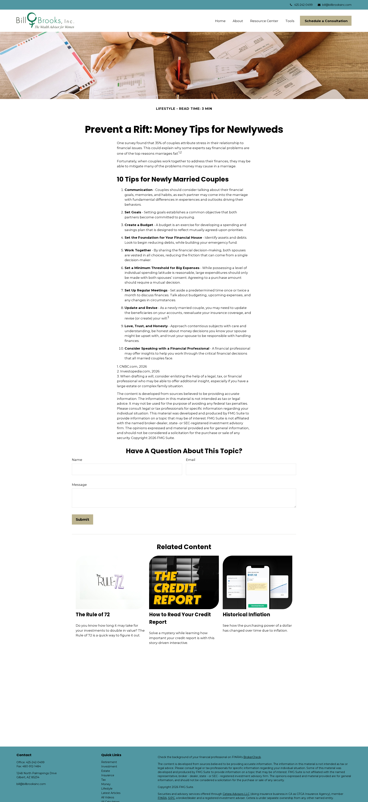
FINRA (162, 798)
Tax (103, 779)
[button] (220, 21)
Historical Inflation (246, 614)
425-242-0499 (303, 5)
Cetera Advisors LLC (236, 794)
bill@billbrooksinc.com (337, 5)
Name (77, 460)
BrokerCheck (252, 757)
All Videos (107, 797)
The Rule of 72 (93, 614)
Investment (109, 766)
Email (190, 460)
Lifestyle (107, 788)
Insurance (107, 775)
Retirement (109, 762)
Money (106, 784)
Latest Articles (110, 793)
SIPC (171, 798)
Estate (105, 771)
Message (79, 485)
